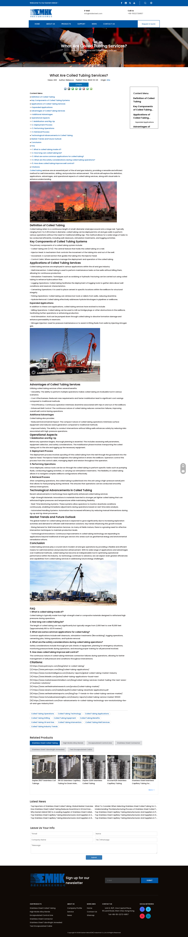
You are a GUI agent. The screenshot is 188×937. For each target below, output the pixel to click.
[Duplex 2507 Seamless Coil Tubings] (44, 767)
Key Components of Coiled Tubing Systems (50, 100)
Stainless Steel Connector (128, 743)
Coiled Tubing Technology (69, 713)
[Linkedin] (125, 3)
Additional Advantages (42, 114)
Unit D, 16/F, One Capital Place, (118, 908)
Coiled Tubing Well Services (97, 722)
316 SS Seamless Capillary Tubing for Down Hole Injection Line (69, 782)
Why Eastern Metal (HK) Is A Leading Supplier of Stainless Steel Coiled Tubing (62, 812)
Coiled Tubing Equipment (65, 718)
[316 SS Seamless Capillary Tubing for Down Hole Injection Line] (69, 767)
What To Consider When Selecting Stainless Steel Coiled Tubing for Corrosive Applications (126, 806)
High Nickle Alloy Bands (73, 743)
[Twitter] (130, 3)
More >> (152, 790)
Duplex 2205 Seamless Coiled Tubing (92, 782)
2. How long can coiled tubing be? (47, 153)
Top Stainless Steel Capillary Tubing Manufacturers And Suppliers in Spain (62, 815)
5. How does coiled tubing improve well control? (53, 163)
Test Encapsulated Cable (81, 749)
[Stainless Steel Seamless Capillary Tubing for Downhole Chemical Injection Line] (144, 767)
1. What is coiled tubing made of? (46, 149)
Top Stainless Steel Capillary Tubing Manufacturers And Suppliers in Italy (126, 815)
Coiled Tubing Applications (97, 713)
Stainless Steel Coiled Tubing (45, 743)
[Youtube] (134, 3)
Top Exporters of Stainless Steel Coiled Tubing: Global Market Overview (62, 806)
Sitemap (90, 915)
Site (108, 80)
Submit (94, 857)
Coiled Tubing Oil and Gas (42, 722)
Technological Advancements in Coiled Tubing (52, 135)
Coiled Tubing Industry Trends (44, 726)
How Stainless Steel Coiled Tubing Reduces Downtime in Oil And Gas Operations (62, 809)
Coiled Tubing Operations (42, 713)
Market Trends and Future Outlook (46, 139)
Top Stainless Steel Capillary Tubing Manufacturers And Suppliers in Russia (62, 818)
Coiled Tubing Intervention (69, 722)
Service (70, 911)
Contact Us (92, 911)
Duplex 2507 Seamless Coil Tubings (44, 782)
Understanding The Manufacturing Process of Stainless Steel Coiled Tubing (126, 809)
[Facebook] (121, 3)
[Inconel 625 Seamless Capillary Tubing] (118, 767)
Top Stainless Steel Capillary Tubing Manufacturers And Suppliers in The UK (126, 818)
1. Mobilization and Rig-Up (43, 121)
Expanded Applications (42, 107)
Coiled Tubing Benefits (90, 718)
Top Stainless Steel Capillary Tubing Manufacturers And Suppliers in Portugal (126, 812)
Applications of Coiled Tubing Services (48, 104)
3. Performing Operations (43, 128)
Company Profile (74, 908)
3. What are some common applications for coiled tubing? (58, 156)
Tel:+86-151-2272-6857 (118, 914)
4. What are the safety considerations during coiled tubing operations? (63, 160)
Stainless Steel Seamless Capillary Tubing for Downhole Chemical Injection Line (143, 782)
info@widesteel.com (93, 13)
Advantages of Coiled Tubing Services (48, 111)
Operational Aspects (40, 118)
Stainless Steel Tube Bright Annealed (48, 749)
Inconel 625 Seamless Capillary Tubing (116, 782)
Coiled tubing (36, 170)
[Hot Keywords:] (145, 3)
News (69, 915)
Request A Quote (148, 24)
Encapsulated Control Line (100, 743)
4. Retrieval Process (40, 132)
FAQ (33, 146)
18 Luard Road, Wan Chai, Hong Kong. (118, 911)
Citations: (35, 167)
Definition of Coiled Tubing (43, 97)
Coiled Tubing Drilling (40, 718)
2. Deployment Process (42, 125)
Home (89, 908)
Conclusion (36, 142)
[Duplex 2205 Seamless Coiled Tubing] (94, 767)
